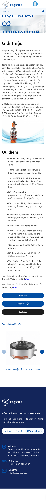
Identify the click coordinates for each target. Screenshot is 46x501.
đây (27, 279)
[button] (42, 352)
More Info (23, 295)
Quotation (23, 312)
